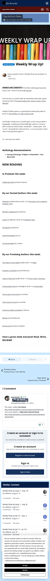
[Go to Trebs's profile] (4, 75)
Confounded (38, 286)
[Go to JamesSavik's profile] (7, 398)
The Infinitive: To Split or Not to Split (21, 114)
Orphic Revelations (9, 236)
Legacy (4, 220)
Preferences (25, 575)
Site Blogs (28, 20)
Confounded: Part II (9, 286)
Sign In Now (25, 472)
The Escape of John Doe (10, 294)
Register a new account (25, 455)
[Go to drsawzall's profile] (45, 492)
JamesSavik (15, 397)
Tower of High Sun (8, 278)
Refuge (4, 318)
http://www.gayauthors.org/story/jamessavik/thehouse (24, 409)
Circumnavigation (8, 243)
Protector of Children (9, 271)
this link (28, 90)
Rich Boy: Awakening (9, 212)
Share (12, 359)
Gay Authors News (12, 16)
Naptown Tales (29, 220)
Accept (25, 565)
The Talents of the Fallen (11, 263)
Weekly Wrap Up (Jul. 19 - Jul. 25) (15, 529)
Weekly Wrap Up (31, 74)
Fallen (34, 263)
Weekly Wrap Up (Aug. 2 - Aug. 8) (15, 504)
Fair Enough (6, 326)
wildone (8, 493)
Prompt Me (6, 124)
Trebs (21, 74)
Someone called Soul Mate (11, 310)
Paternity (5, 201)
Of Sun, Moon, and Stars (36, 278)
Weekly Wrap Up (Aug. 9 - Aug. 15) (15, 491)
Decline (25, 570)
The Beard (6, 228)
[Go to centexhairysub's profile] (45, 505)
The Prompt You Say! (9, 302)
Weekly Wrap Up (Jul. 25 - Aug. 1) (15, 516)
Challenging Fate (8, 182)
